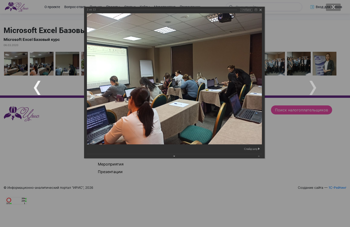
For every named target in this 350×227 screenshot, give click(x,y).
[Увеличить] (256, 10)
